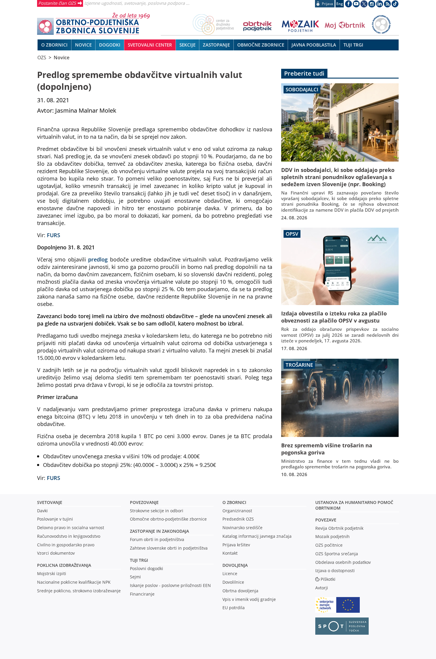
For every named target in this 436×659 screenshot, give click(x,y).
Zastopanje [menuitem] (216, 45)
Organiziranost (237, 510)
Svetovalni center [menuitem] (150, 45)
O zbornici (234, 502)
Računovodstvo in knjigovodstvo (68, 536)
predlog (98, 259)
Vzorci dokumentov (56, 553)
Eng (339, 3)
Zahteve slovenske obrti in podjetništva (169, 548)
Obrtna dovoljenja (240, 590)
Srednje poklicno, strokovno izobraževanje (79, 590)
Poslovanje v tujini (55, 519)
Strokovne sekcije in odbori (156, 510)
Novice (61, 57)
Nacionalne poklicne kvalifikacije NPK (74, 582)
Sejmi (135, 577)
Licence (229, 573)
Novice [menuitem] (83, 45)
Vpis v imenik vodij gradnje (249, 599)
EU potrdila (233, 607)
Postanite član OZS (57, 3)
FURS (53, 235)
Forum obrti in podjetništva (157, 539)
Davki (42, 510)
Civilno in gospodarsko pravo (65, 545)
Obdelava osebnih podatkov (343, 562)
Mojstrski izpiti (51, 573)
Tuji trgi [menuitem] (353, 45)
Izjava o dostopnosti (335, 570)
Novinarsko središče (242, 527)
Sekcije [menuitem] (187, 45)
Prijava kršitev (236, 545)
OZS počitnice (329, 545)
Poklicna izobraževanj (62, 565)
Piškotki (328, 579)
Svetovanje (49, 502)
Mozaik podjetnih (332, 536)
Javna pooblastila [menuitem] (314, 45)
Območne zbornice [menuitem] (260, 45)
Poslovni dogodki (146, 568)
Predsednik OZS (238, 519)
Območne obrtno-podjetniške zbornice (168, 519)
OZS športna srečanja (336, 553)
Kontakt (230, 553)
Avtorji (321, 588)
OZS (41, 57)
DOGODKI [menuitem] (109, 45)
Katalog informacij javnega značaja (257, 536)
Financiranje (142, 594)
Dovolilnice (233, 582)
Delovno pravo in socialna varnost (70, 527)
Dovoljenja (235, 565)
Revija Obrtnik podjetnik (339, 528)
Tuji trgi (139, 560)
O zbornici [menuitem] (54, 45)
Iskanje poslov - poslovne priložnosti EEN (170, 585)
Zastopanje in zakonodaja (159, 531)
